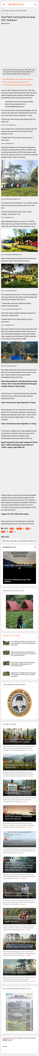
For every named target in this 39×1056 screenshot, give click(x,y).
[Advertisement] (19, 46)
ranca (7, 13)
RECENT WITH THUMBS (11, 636)
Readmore (30, 750)
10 (5, 966)
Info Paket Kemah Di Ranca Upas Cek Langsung (18, 79)
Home (2, 13)
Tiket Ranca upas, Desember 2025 (18, 947)
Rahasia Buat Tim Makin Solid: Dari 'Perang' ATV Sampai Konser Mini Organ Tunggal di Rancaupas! (23, 674)
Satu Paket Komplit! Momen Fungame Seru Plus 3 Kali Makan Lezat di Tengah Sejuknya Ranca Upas (23, 643)
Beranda (5, 1046)
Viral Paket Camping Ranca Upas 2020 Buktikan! (18, 85)
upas (11, 13)
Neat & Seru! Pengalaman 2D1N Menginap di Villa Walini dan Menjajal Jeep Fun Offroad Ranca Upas (23, 664)
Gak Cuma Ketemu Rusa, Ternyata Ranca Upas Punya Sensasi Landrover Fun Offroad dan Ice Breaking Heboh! (23, 653)
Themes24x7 (11, 1039)
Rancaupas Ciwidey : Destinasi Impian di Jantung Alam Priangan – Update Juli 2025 (18, 918)
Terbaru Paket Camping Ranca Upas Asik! (16, 82)
